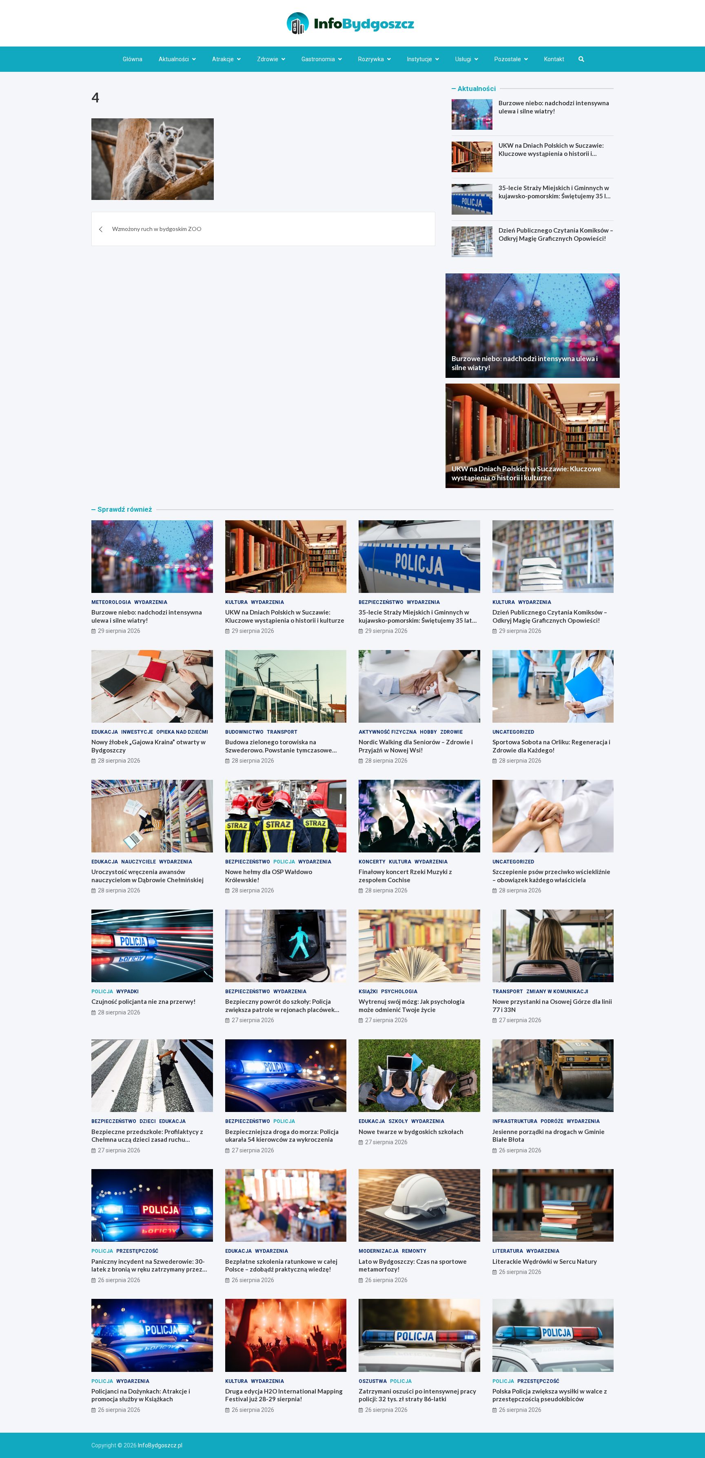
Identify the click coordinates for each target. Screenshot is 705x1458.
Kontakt (554, 59)
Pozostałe (507, 59)
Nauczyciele (138, 862)
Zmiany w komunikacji (557, 991)
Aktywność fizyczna (388, 732)
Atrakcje (223, 59)
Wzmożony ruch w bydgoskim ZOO (157, 229)
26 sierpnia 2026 (520, 1150)
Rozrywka (371, 59)
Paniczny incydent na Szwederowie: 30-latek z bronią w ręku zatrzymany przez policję (148, 1269)
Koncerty (372, 862)
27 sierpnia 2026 (253, 1020)
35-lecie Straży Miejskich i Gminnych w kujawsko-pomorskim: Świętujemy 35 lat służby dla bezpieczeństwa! (555, 195)
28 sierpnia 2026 (119, 760)
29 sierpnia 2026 (119, 631)
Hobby (428, 732)
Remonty (414, 1251)
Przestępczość (137, 1251)
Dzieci (148, 1121)
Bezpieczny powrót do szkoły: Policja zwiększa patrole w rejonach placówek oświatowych (280, 1009)
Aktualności (174, 59)
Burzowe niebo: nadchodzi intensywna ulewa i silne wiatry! (554, 107)
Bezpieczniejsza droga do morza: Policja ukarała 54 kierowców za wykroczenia (282, 1135)
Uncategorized (513, 732)
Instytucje (419, 59)
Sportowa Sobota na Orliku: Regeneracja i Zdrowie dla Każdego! (551, 746)
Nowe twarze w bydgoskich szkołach (411, 1131)
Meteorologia (111, 602)
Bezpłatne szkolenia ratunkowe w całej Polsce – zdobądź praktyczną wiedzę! (281, 1265)
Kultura (236, 602)
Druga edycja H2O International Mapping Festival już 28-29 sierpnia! (284, 1395)
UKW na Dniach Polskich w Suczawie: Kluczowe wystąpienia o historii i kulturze (551, 153)
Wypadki (127, 991)
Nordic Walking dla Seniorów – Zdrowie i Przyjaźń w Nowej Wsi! (416, 746)
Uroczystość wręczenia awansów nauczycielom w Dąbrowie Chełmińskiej (147, 875)
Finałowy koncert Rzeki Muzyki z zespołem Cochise (405, 875)
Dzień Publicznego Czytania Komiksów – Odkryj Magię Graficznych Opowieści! (556, 234)
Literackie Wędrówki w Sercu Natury (544, 1261)
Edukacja (104, 732)
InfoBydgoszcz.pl (160, 1445)
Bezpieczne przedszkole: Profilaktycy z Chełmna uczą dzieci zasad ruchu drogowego (147, 1139)
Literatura (507, 1251)
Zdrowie (267, 59)
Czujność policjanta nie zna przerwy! (143, 1001)
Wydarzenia (150, 602)
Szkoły (398, 1121)
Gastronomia (318, 59)
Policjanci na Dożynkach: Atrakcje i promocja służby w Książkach (140, 1395)
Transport (282, 732)
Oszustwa (373, 1381)
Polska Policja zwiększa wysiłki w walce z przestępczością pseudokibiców (549, 1395)
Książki (368, 991)
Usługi (463, 59)
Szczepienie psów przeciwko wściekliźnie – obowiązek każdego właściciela (551, 875)
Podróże (552, 1121)
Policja (284, 862)
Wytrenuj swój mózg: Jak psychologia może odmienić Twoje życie (412, 1005)
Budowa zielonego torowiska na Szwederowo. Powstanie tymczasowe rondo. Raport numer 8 (278, 749)
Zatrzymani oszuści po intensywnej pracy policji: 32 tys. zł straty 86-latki (417, 1395)
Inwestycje (137, 732)
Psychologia (399, 991)
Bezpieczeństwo (381, 602)
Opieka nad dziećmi (182, 732)
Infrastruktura (514, 1121)
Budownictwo (244, 732)
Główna (132, 59)
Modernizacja (379, 1251)
